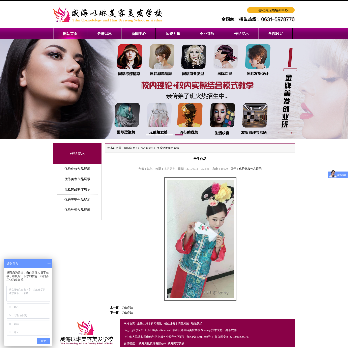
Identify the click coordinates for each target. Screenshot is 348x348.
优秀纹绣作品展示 (77, 210)
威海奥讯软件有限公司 (153, 343)
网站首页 (130, 148)
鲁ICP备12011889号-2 (200, 336)
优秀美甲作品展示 (77, 199)
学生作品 (127, 307)
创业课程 (169, 323)
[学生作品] (200, 300)
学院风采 (183, 323)
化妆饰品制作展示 (77, 189)
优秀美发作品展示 (77, 179)
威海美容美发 (176, 343)
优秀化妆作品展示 (77, 168)
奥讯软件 (231, 330)
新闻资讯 (156, 323)
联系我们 (196, 323)
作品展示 (146, 148)
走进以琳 (142, 323)
